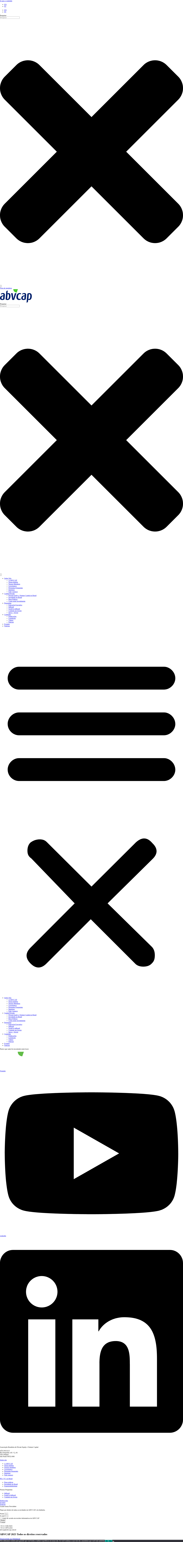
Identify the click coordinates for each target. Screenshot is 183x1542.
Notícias (7, 626)
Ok (106, 1541)
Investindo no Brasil (15, 597)
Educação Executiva (15, 605)
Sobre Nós (7, 578)
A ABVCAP (12, 580)
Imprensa (11, 590)
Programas (7, 603)
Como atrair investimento (16, 601)
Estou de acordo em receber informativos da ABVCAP (21, 1518)
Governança (12, 586)
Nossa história (13, 582)
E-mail (2, 1516)
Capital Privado (9, 594)
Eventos (7, 624)
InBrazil (11, 607)
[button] (91, 812)
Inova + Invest (13, 613)
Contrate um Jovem (14, 611)
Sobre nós (3, 1460)
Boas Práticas (12, 599)
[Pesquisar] (1, 286)
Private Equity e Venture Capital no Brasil (22, 595)
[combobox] (10, 18)
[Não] (113, 1541)
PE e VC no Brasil (6, 1479)
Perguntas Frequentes (15, 588)
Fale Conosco (13, 592)
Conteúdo (7, 614)
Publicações (12, 616)
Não (110, 1541)
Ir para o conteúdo (6, 1)
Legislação (12, 618)
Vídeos (10, 620)
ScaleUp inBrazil (14, 609)
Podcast (11, 622)
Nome (2, 1514)
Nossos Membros (14, 584)
